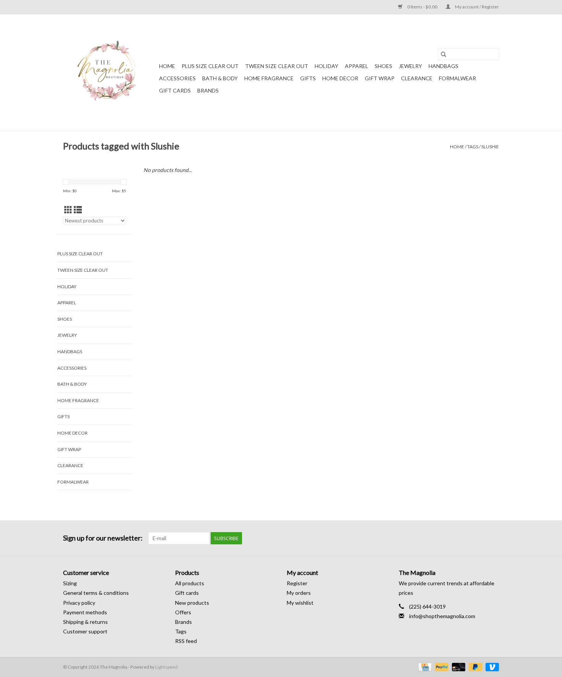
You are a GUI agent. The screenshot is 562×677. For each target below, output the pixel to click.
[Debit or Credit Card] (457, 666)
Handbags (443, 66)
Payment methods (85, 612)
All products (189, 583)
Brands (208, 90)
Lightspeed (166, 667)
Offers (183, 612)
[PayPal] (440, 666)
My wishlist (300, 602)
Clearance (416, 78)
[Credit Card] (424, 666)
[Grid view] (68, 209)
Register (297, 583)
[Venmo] (491, 666)
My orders (299, 592)
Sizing (70, 583)
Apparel (356, 66)
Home (167, 66)
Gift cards (175, 90)
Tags (472, 146)
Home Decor (340, 78)
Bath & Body (220, 78)
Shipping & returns (85, 622)
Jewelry (410, 66)
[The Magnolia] (110, 72)
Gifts (308, 78)
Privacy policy (79, 602)
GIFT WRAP (380, 78)
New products (192, 602)
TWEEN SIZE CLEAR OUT (276, 66)
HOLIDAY (326, 66)
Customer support (85, 631)
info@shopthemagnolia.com (442, 616)
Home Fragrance (269, 78)
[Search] (443, 54)
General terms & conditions (96, 592)
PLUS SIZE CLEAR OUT (210, 66)
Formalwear (457, 78)
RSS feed (186, 641)
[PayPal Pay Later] (474, 666)
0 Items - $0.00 (422, 7)
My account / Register (476, 7)
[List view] (78, 209)
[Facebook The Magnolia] (479, 538)
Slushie (490, 146)
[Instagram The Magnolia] (493, 538)
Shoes (383, 66)
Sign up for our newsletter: (103, 538)
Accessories (177, 78)
